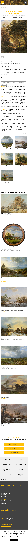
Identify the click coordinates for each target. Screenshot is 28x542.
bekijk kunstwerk (4, 217)
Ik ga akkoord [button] (14, 540)
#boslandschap (22, 82)
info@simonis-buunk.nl (6, 521)
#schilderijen (17, 80)
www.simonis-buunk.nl (6, 519)
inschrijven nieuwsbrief (6, 524)
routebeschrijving (14, 452)
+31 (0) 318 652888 (14, 448)
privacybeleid (14, 538)
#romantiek (15, 82)
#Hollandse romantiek (6, 82)
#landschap (4, 84)
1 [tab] (13, 54)
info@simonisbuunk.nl (14, 444)
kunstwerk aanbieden (6, 526)
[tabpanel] (14, 36)
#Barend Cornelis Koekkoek (8, 80)
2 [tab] (15, 54)
